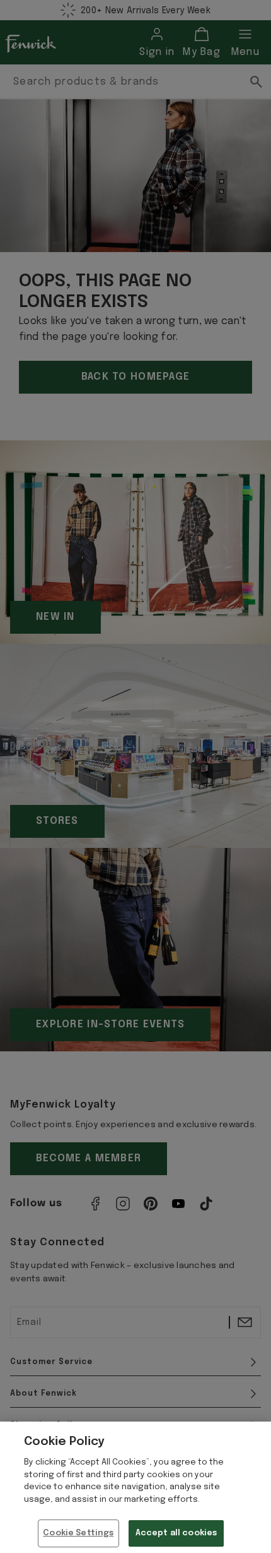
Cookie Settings (78, 1533)
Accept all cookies (176, 1533)
